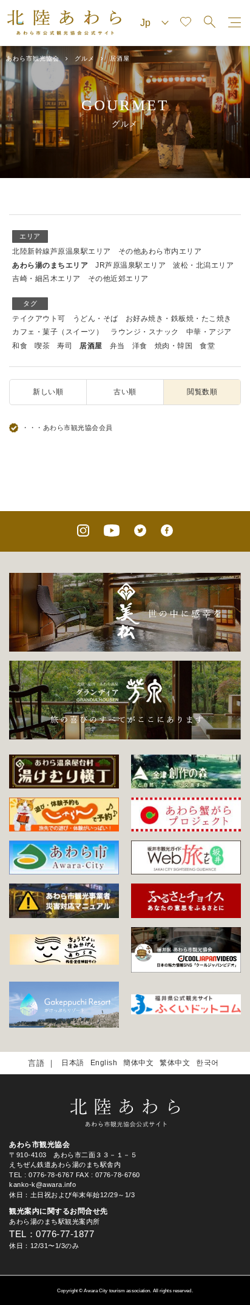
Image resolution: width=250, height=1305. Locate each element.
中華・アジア (209, 332)
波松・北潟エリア (203, 265)
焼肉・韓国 (174, 346)
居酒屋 (91, 346)
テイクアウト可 (39, 318)
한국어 (207, 1063)
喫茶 (42, 346)
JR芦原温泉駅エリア (130, 265)
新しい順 (48, 392)
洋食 (139, 346)
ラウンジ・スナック (144, 332)
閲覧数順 (202, 392)
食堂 (207, 346)
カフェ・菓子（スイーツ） (57, 332)
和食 (19, 346)
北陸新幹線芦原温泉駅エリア (61, 251)
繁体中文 (175, 1063)
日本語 (72, 1063)
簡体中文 (138, 1063)
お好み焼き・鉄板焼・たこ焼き (179, 318)
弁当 (117, 346)
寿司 (64, 346)
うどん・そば (95, 318)
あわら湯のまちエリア (50, 265)
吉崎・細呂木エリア (46, 278)
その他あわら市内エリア (160, 251)
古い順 (125, 392)
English (104, 1063)
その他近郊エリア (118, 278)
